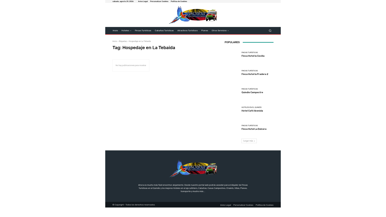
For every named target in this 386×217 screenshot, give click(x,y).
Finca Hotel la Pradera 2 (255, 74)
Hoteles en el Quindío (252, 107)
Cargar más (248, 141)
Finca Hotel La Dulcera (254, 129)
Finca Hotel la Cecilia (253, 56)
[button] (270, 30)
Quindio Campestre (252, 92)
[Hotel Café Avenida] (232, 109)
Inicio (114, 41)
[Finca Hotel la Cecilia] (232, 54)
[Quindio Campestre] (232, 91)
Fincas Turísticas (250, 52)
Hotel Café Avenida (252, 110)
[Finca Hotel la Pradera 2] (232, 72)
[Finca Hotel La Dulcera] (232, 127)
